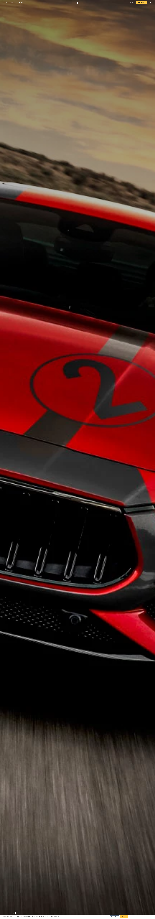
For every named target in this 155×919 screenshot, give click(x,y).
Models (7, 2)
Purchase (13, 2)
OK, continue (124, 916)
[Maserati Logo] (77, 2)
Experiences (20, 2)
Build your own (141, 2)
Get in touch (131, 2)
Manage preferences (114, 916)
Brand (26, 2)
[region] (77, 917)
